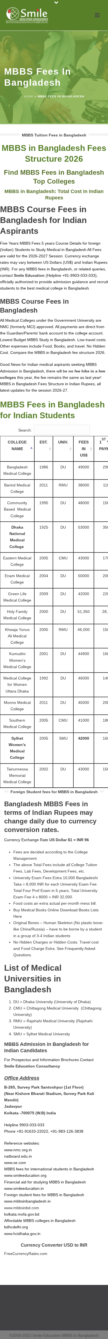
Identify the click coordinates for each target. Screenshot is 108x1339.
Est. (44, 442)
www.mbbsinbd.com (21, 1208)
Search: (25, 430)
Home (29, 96)
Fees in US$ (84, 448)
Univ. (63, 442)
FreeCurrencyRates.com (25, 1253)
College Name (17, 445)
